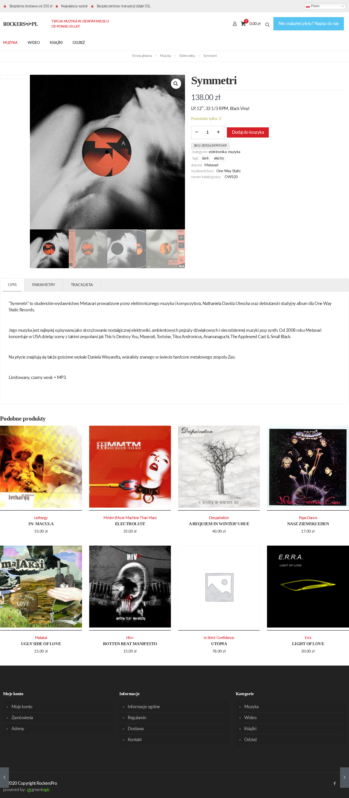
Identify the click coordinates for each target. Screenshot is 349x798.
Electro (219, 158)
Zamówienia (22, 718)
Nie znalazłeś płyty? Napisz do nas (308, 23)
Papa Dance (308, 518)
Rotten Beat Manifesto (130, 643)
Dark (205, 158)
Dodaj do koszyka (248, 132)
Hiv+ (130, 638)
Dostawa (135, 729)
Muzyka (165, 56)
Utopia (219, 643)
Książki (250, 729)
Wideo (250, 718)
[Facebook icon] (334, 783)
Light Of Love (308, 643)
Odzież (250, 740)
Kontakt (135, 740)
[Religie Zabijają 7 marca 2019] (344, 777)
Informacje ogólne (144, 707)
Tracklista (82, 285)
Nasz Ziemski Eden (308, 523)
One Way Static (228, 171)
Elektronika (187, 56)
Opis (12, 285)
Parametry (43, 285)
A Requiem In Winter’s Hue (219, 523)
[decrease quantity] (196, 132)
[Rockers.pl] (20, 23)
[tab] (12, 285)
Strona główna (142, 56)
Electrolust (130, 523)
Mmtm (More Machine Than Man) (129, 518)
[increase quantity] (218, 132)
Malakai (41, 638)
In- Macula (41, 523)
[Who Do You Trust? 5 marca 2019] (4, 777)
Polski (314, 6)
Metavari (211, 165)
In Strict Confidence (219, 638)
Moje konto (21, 707)
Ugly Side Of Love (41, 643)
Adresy (17, 729)
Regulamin (137, 718)
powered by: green (26, 790)
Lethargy (41, 518)
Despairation (219, 518)
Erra (308, 638)
